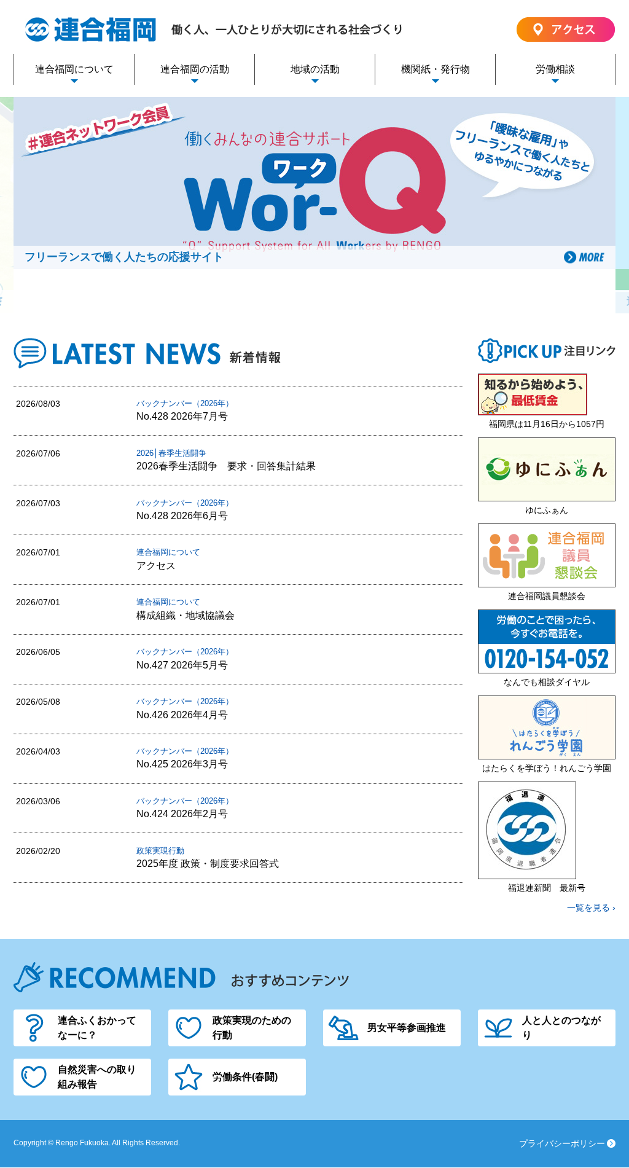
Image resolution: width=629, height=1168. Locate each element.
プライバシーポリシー (562, 1143)
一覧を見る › (591, 907)
